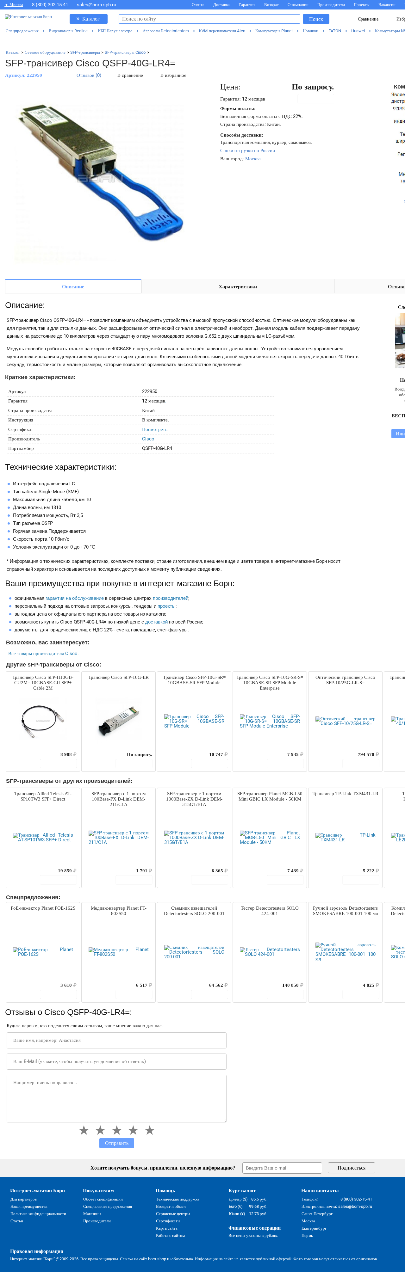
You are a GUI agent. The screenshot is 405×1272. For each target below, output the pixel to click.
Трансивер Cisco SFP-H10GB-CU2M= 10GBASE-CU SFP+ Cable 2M (42, 683)
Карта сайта (167, 1228)
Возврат (271, 4)
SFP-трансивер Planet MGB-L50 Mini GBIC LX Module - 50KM (269, 796)
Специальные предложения (107, 1206)
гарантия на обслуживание (75, 598)
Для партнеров (23, 1199)
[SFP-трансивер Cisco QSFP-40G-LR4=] (100, 178)
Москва (253, 159)
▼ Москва (13, 4)
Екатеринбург (314, 1228)
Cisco (148, 439)
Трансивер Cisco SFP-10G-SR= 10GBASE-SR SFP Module (194, 680)
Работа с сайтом (170, 1235)
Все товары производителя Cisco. (43, 653)
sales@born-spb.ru (96, 5)
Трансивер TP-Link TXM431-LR (345, 793)
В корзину (319, 98)
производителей (170, 598)
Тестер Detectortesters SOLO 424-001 (270, 911)
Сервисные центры (173, 1213)
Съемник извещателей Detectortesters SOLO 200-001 (194, 911)
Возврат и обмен (171, 1206)
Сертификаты (168, 1221)
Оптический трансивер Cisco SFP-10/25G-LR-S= (345, 680)
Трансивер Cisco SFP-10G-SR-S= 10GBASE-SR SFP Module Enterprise (269, 683)
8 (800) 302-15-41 (50, 5)
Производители (331, 4)
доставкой (156, 622)
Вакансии (387, 4)
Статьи (16, 1221)
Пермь (307, 1235)
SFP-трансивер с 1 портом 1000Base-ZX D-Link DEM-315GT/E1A (194, 799)
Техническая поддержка (177, 1199)
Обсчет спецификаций (103, 1199)
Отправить (116, 1143)
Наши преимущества (28, 1206)
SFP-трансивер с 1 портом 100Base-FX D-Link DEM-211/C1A (118, 799)
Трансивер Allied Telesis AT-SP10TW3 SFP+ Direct (43, 796)
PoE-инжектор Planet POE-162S (43, 908)
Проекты (362, 4)
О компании (298, 4)
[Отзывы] (21, 754)
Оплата (198, 4)
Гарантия (247, 4)
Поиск (316, 19)
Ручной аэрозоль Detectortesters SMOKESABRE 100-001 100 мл (345, 911)
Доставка (221, 4)
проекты (167, 606)
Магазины (92, 1213)
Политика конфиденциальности (38, 1213)
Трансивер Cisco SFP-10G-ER (118, 677)
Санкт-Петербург (317, 1213)
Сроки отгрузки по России (247, 150)
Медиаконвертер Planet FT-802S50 (118, 911)
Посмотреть (154, 429)
